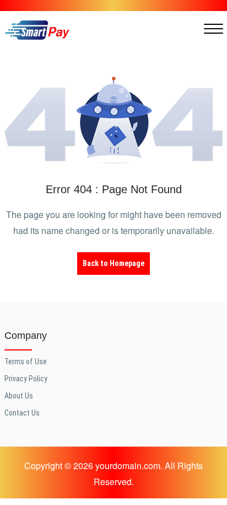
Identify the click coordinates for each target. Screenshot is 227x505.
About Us (18, 395)
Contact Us (22, 412)
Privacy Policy (25, 378)
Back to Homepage (113, 263)
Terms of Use (25, 361)
